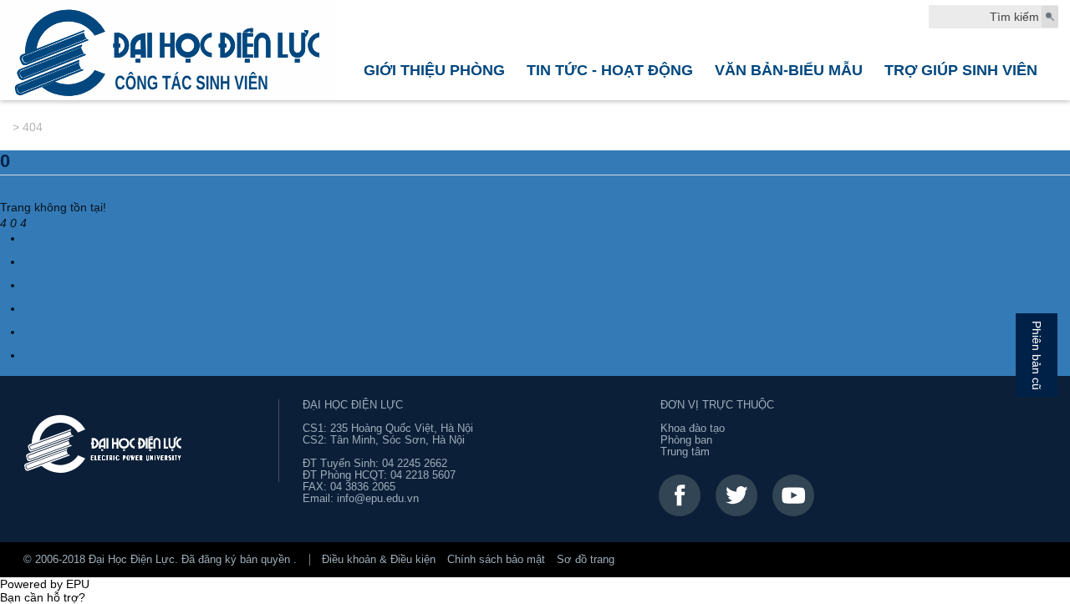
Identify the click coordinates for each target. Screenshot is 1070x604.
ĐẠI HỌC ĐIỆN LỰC (353, 405)
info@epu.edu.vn (378, 499)
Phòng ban (686, 440)
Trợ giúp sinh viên (960, 70)
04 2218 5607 (423, 475)
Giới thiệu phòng (434, 70)
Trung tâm (685, 452)
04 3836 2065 (362, 487)
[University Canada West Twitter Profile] (736, 495)
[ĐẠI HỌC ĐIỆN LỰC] (168, 50)
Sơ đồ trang (585, 560)
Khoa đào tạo (692, 428)
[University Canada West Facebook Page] (680, 495)
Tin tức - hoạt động (610, 70)
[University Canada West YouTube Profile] (793, 495)
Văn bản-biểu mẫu (789, 70)
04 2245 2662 (414, 463)
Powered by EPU (44, 584)
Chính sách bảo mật (496, 560)
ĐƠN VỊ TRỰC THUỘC (717, 405)
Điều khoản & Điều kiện (379, 560)
